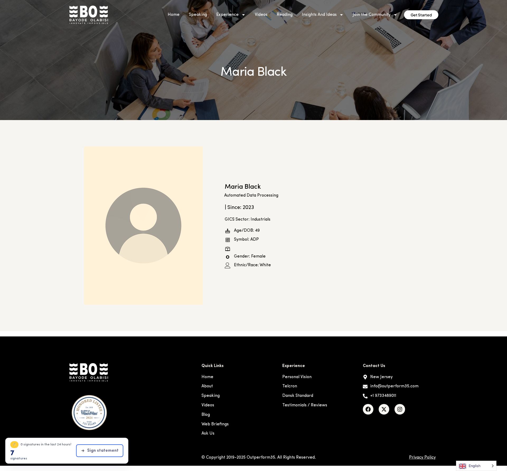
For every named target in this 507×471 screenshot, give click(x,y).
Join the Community (372, 15)
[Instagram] (400, 409)
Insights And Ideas (319, 15)
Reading (285, 15)
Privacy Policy (422, 457)
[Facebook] (368, 409)
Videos (261, 15)
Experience (227, 15)
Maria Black (243, 187)
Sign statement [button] (103, 451)
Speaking (198, 15)
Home (174, 15)
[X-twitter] (384, 409)
